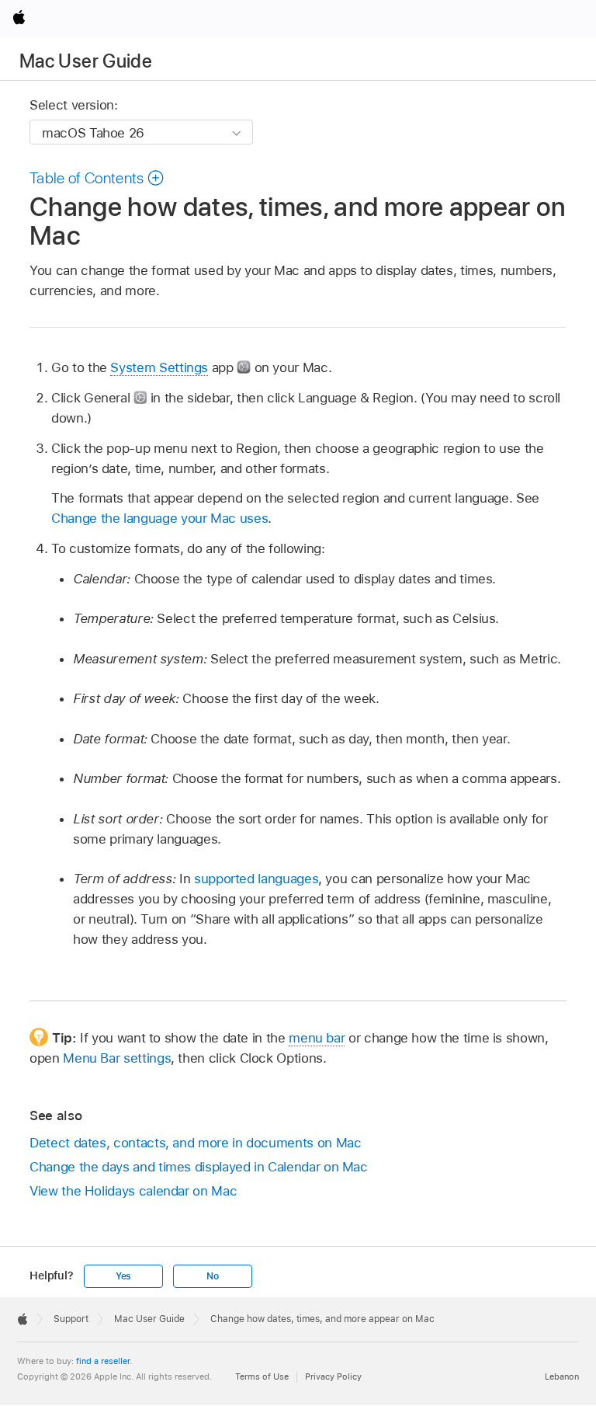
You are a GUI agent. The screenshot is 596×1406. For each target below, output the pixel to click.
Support (71, 1319)
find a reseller (103, 1361)
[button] (97, 178)
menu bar (317, 1038)
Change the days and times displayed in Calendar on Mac (198, 1167)
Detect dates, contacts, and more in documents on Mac (195, 1142)
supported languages (256, 878)
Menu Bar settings (117, 1058)
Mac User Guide (85, 61)
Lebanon (562, 1376)
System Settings (159, 367)
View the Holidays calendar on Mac (133, 1191)
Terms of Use (262, 1376)
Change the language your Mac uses (159, 518)
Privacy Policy (333, 1376)
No (212, 1276)
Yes (123, 1276)
